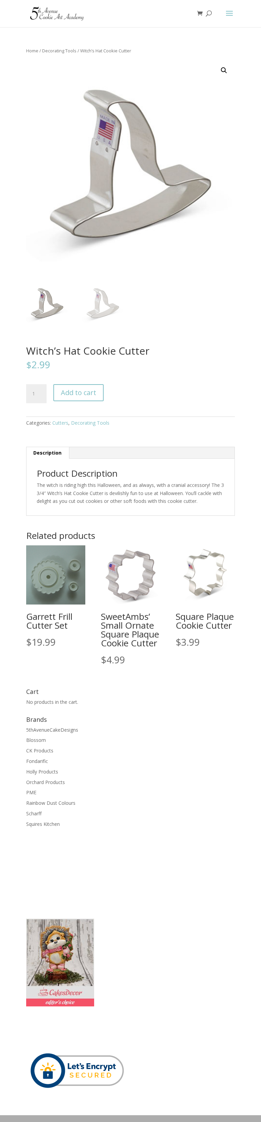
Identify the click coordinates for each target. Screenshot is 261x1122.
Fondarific (37, 761)
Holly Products (42, 771)
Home (32, 51)
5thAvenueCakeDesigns (52, 730)
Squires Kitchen (43, 824)
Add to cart (78, 392)
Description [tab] (47, 452)
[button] (224, 70)
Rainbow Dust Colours (50, 803)
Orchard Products (45, 782)
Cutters (60, 423)
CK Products (39, 750)
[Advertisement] (60, 872)
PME (31, 792)
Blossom (36, 740)
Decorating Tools (59, 51)
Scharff (33, 813)
